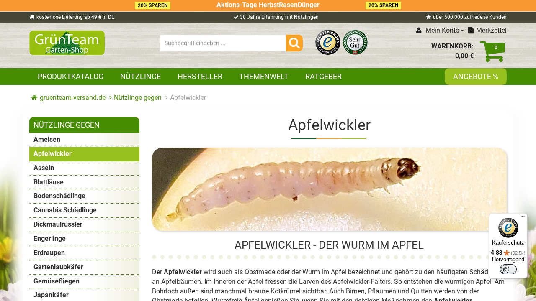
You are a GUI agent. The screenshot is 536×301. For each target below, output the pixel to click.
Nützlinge (140, 76)
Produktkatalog (70, 76)
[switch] (508, 269)
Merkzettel (491, 30)
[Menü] (523, 218)
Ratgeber (323, 76)
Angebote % (475, 76)
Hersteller (200, 76)
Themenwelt (264, 76)
